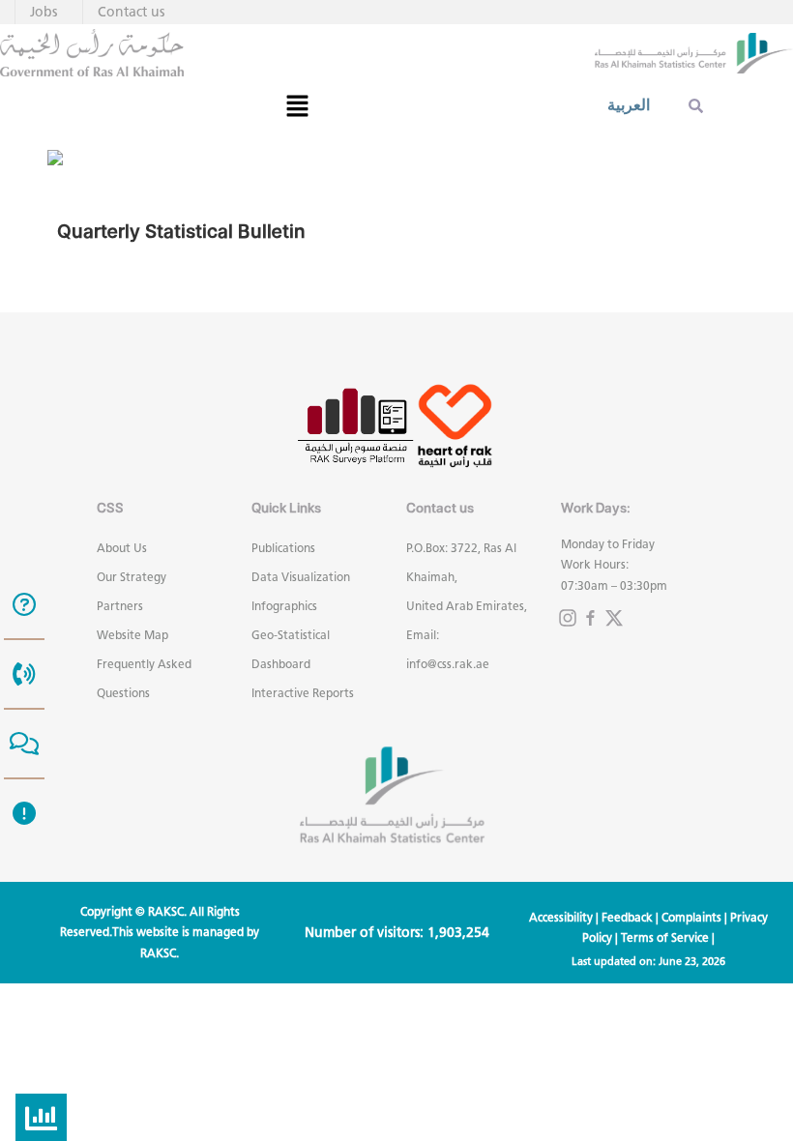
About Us (122, 548)
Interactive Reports (302, 693)
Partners (120, 606)
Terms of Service (665, 937)
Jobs (43, 12)
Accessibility (561, 917)
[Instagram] (567, 617)
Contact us (131, 12)
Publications (283, 548)
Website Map (132, 635)
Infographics (284, 606)
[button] (297, 105)
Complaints (691, 917)
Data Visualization (300, 577)
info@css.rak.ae (447, 664)
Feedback (627, 917)
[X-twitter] (614, 617)
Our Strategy (131, 577)
